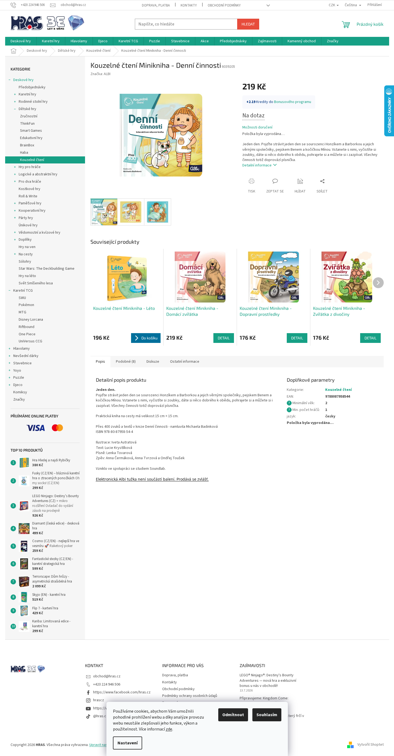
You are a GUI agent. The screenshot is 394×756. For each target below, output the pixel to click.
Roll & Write (28, 196)
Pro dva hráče (30, 181)
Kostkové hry (29, 189)
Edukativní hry (31, 138)
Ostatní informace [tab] (184, 361)
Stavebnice (22, 363)
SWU (22, 298)
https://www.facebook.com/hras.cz (122, 692)
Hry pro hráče (30, 167)
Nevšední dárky (25, 356)
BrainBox (27, 145)
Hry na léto (27, 276)
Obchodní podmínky (224, 5)
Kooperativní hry (32, 210)
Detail (224, 338)
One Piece (27, 334)
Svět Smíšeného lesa (36, 283)
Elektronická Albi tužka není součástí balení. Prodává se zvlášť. (152, 479)
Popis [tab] (100, 361)
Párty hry (26, 218)
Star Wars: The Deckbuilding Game (46, 268)
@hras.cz (100, 716)
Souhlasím (266, 715)
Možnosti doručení (257, 127)
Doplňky (25, 239)
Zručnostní (28, 116)
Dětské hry (27, 109)
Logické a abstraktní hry (38, 174)
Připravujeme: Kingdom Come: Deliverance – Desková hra (264, 701)
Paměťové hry (30, 203)
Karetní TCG (23, 290)
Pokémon (26, 305)
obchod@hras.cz (107, 676)
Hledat (248, 24)
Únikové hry (28, 225)
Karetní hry (27, 94)
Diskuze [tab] (152, 361)
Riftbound (26, 327)
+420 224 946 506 (106, 684)
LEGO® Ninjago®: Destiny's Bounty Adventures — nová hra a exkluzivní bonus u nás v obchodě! (268, 681)
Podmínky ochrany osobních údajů (189, 696)
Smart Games (31, 130)
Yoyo (17, 370)
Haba (24, 152)
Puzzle (18, 377)
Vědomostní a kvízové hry (39, 232)
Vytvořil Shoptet (370, 745)
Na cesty (26, 254)
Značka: (100, 74)
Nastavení (128, 743)
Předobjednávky (32, 87)
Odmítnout (233, 715)
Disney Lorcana (31, 319)
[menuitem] (20, 41)
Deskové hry (23, 80)
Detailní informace (257, 165)
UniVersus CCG (30, 341)
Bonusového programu (292, 102)
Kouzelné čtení (32, 160)
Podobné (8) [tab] (126, 361)
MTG (22, 312)
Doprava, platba (156, 5)
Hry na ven (27, 247)
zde (169, 729)
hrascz (98, 700)
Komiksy (20, 392)
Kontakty (189, 5)
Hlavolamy (21, 348)
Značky (19, 399)
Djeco (17, 385)
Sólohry (25, 261)
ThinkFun (27, 123)
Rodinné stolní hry (33, 101)
